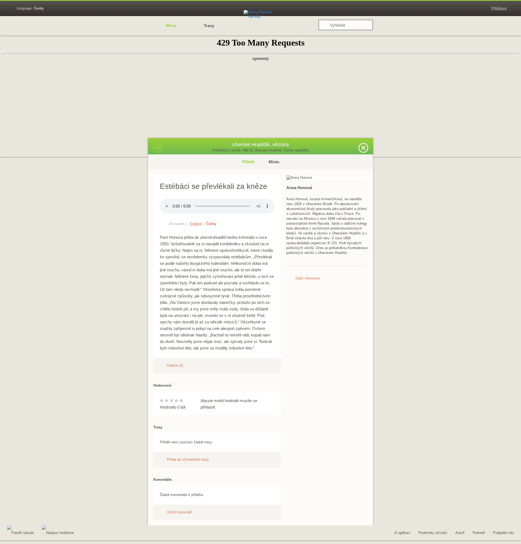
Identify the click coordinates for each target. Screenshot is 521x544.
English (196, 224)
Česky (211, 224)
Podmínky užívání (432, 533)
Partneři (479, 533)
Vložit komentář (179, 512)
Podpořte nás (503, 533)
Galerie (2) (175, 365)
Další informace (308, 278)
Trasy (209, 25)
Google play (92, 533)
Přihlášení (499, 8)
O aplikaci (402, 533)
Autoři (460, 533)
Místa (171, 25)
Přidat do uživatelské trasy (188, 459)
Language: (30, 8)
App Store (121, 533)
